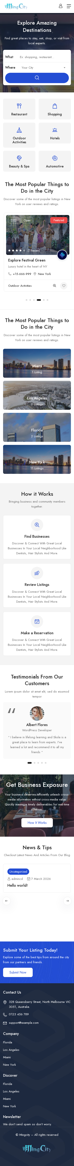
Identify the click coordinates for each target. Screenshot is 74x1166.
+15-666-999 (21, 274)
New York (43, 274)
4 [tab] (39, 300)
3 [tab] (34, 300)
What (9, 57)
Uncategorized (18, 872)
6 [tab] (47, 300)
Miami (7, 1057)
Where (10, 67)
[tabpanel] (37, 254)
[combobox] (43, 67)
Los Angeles (11, 1050)
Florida (7, 1042)
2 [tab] (30, 300)
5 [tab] (44, 300)
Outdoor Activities (19, 285)
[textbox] (43, 68)
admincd (17, 879)
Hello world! (17, 885)
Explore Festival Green (26, 260)
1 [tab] (26, 300)
